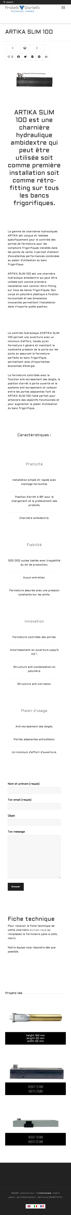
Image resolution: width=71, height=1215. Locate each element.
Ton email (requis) (19, 800)
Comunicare (45, 1193)
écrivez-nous (38, 930)
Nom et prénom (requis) (23, 784)
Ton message (16, 832)
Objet (11, 816)
